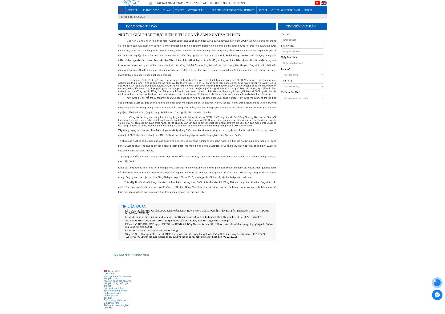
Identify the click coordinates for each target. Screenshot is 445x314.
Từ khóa (285, 34)
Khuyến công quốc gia (116, 283)
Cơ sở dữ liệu (196, 10)
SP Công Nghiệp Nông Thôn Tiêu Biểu (233, 10)
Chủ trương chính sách (285, 10)
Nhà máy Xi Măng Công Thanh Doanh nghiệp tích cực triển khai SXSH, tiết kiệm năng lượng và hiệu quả (177, 220)
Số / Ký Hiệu (287, 46)
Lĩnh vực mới (111, 295)
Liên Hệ (308, 10)
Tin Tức (179, 10)
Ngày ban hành (289, 57)
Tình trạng (286, 81)
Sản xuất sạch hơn (114, 288)
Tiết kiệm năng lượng (115, 290)
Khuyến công (151, 10)
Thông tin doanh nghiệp (117, 305)
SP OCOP (262, 10)
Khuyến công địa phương (118, 280)
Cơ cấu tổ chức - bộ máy (117, 276)
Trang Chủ (113, 271)
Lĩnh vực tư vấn (112, 293)
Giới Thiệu (133, 10)
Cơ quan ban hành (290, 92)
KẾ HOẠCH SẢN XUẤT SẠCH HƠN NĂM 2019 (150, 230)
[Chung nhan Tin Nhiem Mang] (131, 254)
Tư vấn (167, 10)
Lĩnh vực (286, 69)
